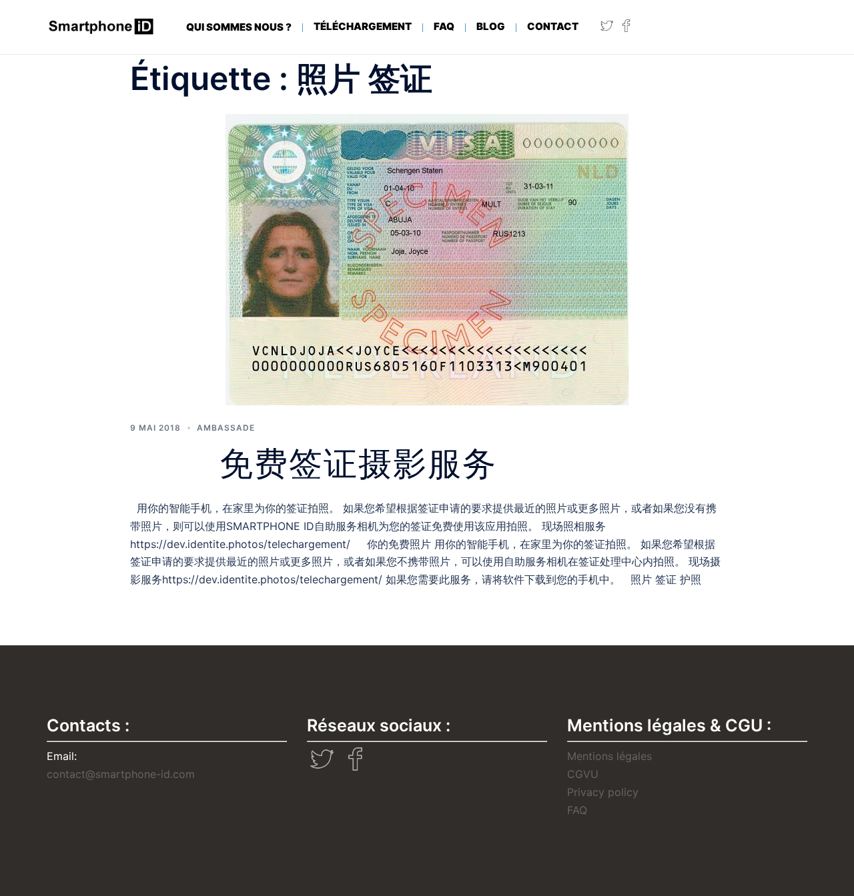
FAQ (444, 26)
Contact (552, 26)
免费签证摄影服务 (358, 464)
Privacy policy (602, 792)
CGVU (582, 774)
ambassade (226, 428)
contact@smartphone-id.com (121, 774)
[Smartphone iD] (102, 26)
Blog (490, 26)
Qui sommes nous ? (239, 27)
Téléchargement (363, 26)
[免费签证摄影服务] (427, 258)
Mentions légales (609, 756)
